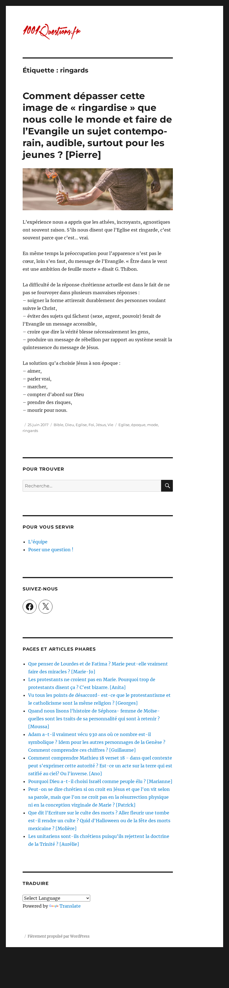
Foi (91, 424)
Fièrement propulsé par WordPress (59, 936)
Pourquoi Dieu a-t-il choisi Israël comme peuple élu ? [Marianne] (100, 781)
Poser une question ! (50, 549)
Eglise (81, 424)
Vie (110, 424)
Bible (58, 424)
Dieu (69, 424)
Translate (70, 906)
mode (152, 424)
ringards (30, 430)
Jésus (101, 424)
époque (138, 424)
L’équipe (37, 542)
